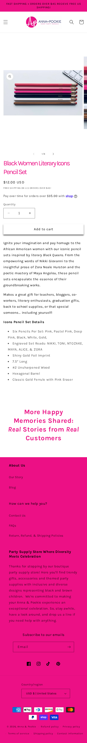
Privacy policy (71, 726)
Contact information (70, 733)
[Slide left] (34, 154)
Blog (12, 487)
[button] (5, 22)
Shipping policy (43, 733)
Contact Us (17, 515)
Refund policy (49, 726)
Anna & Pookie (26, 726)
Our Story (16, 477)
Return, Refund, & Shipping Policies (36, 536)
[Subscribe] (69, 647)
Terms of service (18, 733)
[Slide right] (53, 154)
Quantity (9, 204)
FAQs (12, 525)
